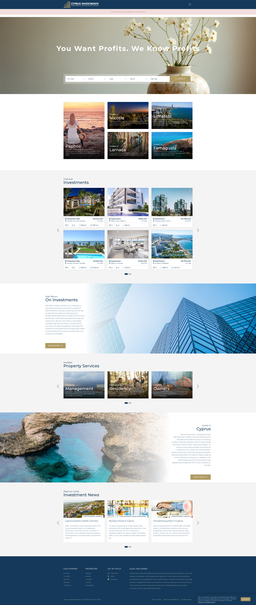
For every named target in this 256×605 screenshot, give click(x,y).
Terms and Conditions (171, 599)
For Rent (67, 576)
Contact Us (67, 585)
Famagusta (89, 585)
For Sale (66, 573)
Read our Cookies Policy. (207, 602)
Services (66, 579)
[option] (84, 132)
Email (111, 576)
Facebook (113, 579)
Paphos (88, 573)
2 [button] (129, 274)
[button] (76, 79)
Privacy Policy (156, 599)
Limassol (89, 579)
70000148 (113, 573)
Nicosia (88, 576)
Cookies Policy (186, 599)
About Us (67, 582)
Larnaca (88, 582)
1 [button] (126, 274)
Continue (245, 599)
